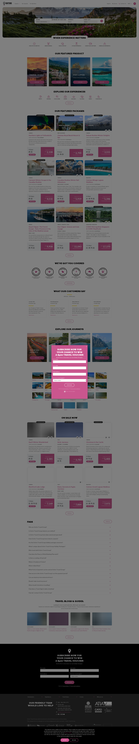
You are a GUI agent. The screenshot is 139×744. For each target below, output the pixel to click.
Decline (74, 740)
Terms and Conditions (75, 388)
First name (55, 359)
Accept (65, 740)
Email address (56, 371)
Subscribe (69, 385)
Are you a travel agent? (58, 378)
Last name (55, 365)
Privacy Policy (68, 732)
